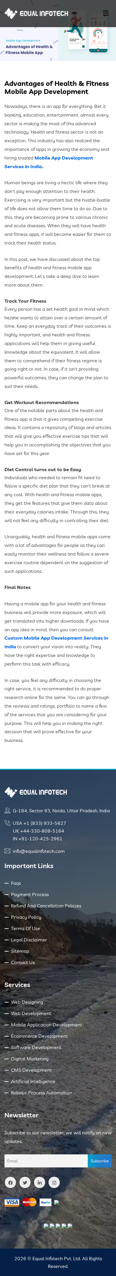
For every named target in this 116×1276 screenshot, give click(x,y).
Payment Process (30, 894)
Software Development (36, 1047)
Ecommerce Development (39, 1036)
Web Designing (27, 1002)
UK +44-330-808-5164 (38, 831)
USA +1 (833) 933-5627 (39, 823)
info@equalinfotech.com (39, 851)
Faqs (16, 883)
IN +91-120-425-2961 (37, 839)
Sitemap (20, 951)
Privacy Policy (26, 917)
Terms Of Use (25, 928)
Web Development (31, 1013)
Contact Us (23, 962)
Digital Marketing (29, 1059)
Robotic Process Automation (41, 1093)
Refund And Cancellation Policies (46, 906)
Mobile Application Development (46, 1025)
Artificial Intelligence (33, 1081)
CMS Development (31, 1070)
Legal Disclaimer (29, 940)
